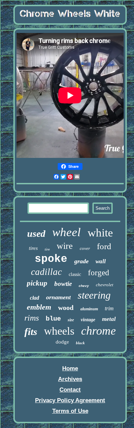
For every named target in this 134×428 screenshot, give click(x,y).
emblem (39, 307)
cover (85, 248)
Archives (70, 379)
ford (104, 246)
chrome (98, 330)
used (36, 233)
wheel (66, 232)
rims (31, 317)
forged (98, 272)
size (71, 319)
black (80, 343)
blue (53, 319)
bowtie (63, 283)
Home (70, 368)
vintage (88, 319)
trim (109, 308)
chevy (84, 286)
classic (75, 274)
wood (66, 307)
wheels (59, 331)
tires (33, 248)
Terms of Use (70, 411)
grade (81, 261)
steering (94, 295)
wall (101, 261)
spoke (51, 259)
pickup (37, 283)
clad (34, 298)
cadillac (46, 272)
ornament (58, 297)
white (100, 233)
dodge (62, 342)
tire (47, 249)
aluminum (89, 308)
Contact (70, 389)
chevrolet (104, 284)
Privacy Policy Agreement (70, 400)
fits (30, 331)
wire (65, 246)
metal (109, 319)
